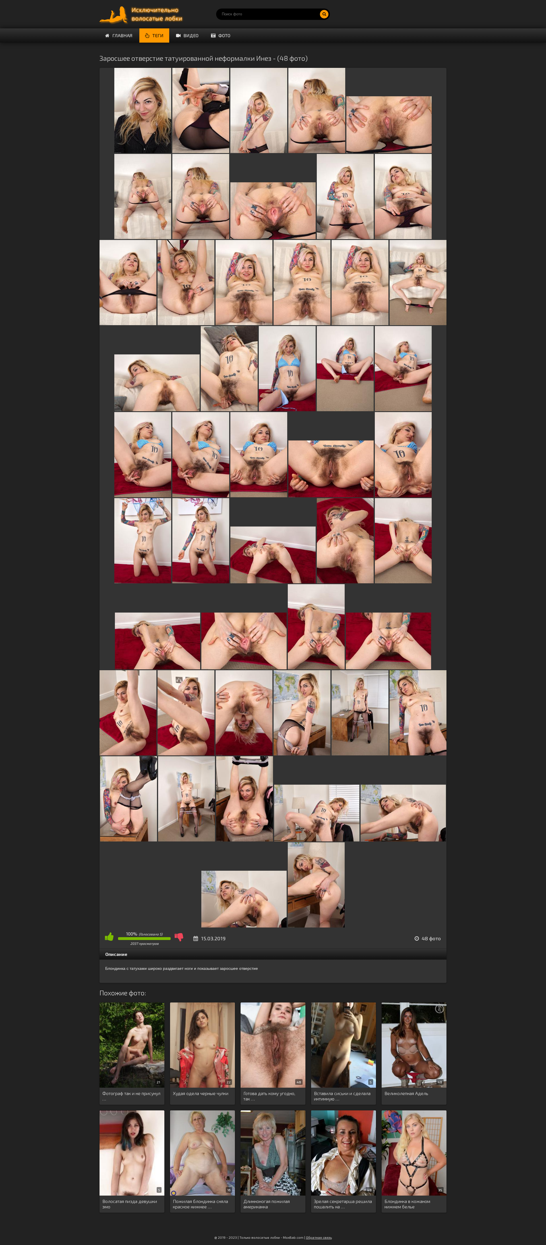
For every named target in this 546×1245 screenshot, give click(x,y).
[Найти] (324, 14)
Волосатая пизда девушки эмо (129, 1203)
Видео (190, 35)
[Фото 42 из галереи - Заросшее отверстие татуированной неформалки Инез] (128, 839)
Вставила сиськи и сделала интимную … (342, 1096)
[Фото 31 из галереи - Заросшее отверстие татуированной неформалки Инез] (403, 581)
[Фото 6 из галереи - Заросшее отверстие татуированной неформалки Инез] (142, 237)
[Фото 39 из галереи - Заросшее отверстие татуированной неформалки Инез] (302, 753)
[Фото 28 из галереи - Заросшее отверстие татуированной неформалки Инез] (200, 581)
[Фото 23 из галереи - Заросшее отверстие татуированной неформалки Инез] (200, 495)
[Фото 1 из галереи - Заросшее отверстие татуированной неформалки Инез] (142, 151)
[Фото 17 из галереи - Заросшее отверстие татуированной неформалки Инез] (157, 409)
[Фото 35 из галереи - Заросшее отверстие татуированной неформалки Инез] (388, 667)
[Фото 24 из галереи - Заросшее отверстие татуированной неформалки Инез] (258, 495)
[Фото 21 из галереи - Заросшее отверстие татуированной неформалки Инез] (403, 409)
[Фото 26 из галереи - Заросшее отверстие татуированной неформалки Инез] (403, 495)
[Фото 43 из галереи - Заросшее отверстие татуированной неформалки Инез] (186, 839)
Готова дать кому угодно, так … (269, 1096)
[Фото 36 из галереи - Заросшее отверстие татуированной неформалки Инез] (128, 753)
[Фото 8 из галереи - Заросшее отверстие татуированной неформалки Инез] (273, 237)
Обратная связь (319, 1237)
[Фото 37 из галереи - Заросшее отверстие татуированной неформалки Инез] (186, 753)
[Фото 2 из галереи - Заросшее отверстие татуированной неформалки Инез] (200, 151)
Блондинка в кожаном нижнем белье (407, 1203)
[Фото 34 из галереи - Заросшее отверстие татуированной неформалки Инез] (316, 667)
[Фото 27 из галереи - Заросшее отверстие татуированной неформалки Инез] (142, 581)
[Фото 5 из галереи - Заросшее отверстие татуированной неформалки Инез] (389, 151)
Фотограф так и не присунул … (131, 1096)
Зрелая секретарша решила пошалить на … (343, 1203)
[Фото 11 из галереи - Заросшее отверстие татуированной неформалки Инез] (128, 323)
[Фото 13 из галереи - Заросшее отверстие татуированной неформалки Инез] (244, 323)
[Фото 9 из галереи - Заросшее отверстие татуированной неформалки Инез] (345, 237)
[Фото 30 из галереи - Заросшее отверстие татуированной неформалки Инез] (345, 581)
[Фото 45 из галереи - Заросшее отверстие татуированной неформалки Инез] (316, 839)
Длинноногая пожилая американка (266, 1203)
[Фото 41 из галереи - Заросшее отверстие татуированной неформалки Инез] (418, 753)
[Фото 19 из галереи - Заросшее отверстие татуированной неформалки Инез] (287, 409)
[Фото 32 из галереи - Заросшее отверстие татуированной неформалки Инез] (157, 667)
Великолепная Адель (406, 1093)
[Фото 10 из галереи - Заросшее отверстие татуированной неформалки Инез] (403, 237)
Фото (224, 35)
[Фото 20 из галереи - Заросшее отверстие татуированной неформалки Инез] (345, 409)
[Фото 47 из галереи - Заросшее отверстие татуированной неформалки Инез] (244, 925)
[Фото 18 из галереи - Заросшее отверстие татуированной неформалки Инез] (229, 409)
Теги (158, 35)
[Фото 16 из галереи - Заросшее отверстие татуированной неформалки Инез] (418, 323)
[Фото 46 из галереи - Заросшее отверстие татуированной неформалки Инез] (403, 839)
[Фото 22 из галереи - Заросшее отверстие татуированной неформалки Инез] (142, 495)
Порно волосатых (142, 14)
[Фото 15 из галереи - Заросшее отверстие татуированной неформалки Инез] (360, 323)
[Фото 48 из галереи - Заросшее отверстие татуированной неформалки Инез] (316, 925)
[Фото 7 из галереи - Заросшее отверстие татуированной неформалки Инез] (200, 237)
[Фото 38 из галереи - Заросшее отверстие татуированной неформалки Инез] (244, 753)
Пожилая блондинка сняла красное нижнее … (200, 1203)
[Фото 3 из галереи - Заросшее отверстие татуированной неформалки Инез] (258, 151)
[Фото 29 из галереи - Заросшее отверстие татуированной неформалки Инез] (273, 581)
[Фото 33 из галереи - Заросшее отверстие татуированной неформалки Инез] (244, 667)
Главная (122, 35)
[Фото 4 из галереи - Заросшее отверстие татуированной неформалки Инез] (316, 151)
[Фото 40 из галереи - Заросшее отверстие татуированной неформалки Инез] (360, 753)
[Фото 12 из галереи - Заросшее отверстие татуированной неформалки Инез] (186, 323)
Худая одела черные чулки (200, 1093)
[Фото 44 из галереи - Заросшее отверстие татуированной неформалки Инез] (244, 839)
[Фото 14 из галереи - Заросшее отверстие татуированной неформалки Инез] (302, 323)
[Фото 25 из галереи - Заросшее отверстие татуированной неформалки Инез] (331, 495)
